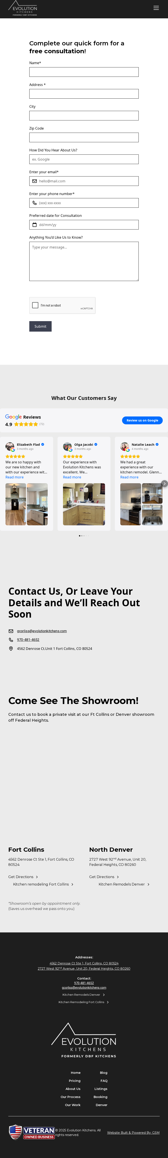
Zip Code (36, 128)
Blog (103, 1073)
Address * (37, 84)
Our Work (72, 1105)
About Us (73, 1089)
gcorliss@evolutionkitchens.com (84, 987)
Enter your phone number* (52, 193)
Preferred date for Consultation (55, 215)
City (32, 106)
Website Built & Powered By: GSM (133, 1133)
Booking (100, 1097)
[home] (22, 8)
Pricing (74, 1081)
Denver (101, 1105)
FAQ (104, 1081)
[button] (155, 8)
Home (75, 1073)
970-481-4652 (84, 983)
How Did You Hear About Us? (53, 150)
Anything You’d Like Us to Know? (56, 237)
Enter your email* (44, 172)
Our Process (70, 1097)
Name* (35, 62)
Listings (100, 1089)
